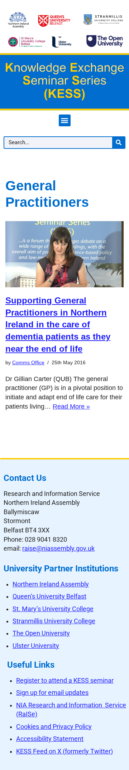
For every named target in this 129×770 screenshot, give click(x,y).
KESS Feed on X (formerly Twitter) (64, 751)
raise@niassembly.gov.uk (58, 548)
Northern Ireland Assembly (51, 584)
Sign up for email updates (52, 692)
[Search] (118, 142)
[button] (65, 120)
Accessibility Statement (49, 738)
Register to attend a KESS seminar (65, 680)
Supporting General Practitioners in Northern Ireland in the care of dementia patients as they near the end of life (57, 324)
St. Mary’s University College (53, 609)
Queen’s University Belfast (49, 596)
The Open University (41, 633)
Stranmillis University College (54, 621)
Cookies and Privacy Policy (54, 726)
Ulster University (36, 645)
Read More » (71, 406)
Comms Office (28, 362)
